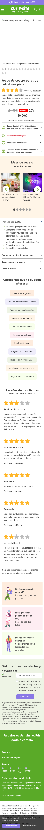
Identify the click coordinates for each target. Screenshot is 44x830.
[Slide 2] (5, 69)
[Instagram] (12, 769)
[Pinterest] (27, 769)
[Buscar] (35, 9)
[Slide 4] (11, 69)
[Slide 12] (34, 69)
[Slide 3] (8, 69)
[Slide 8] (22, 69)
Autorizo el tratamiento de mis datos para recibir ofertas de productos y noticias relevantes (30, 686)
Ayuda (5, 752)
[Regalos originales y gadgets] (20, 8)
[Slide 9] (25, 69)
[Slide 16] (5, 73)
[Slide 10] (28, 69)
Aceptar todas (11, 826)
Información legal (10, 757)
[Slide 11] (31, 69)
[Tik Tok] (20, 770)
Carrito (40, 9)
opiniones (36, 91)
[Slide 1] (3, 69)
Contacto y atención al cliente (16, 778)
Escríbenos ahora (13, 796)
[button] (14, 209)
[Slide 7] (20, 69)
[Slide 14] (39, 69)
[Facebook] (4, 769)
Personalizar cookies (30, 825)
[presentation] (6, 189)
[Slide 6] (17, 69)
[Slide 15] (3, 73)
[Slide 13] (36, 69)
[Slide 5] (14, 69)
